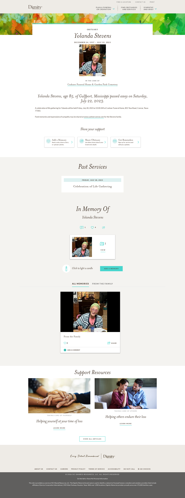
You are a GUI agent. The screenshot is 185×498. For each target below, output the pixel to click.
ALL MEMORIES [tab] (80, 284)
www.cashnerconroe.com (94, 117)
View (103, 250)
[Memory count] (82, 227)
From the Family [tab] (102, 284)
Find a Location (124, 2)
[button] (105, 8)
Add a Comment (73, 350)
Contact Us (140, 2)
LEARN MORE (59, 428)
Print (152, 2)
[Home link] (35, 7)
